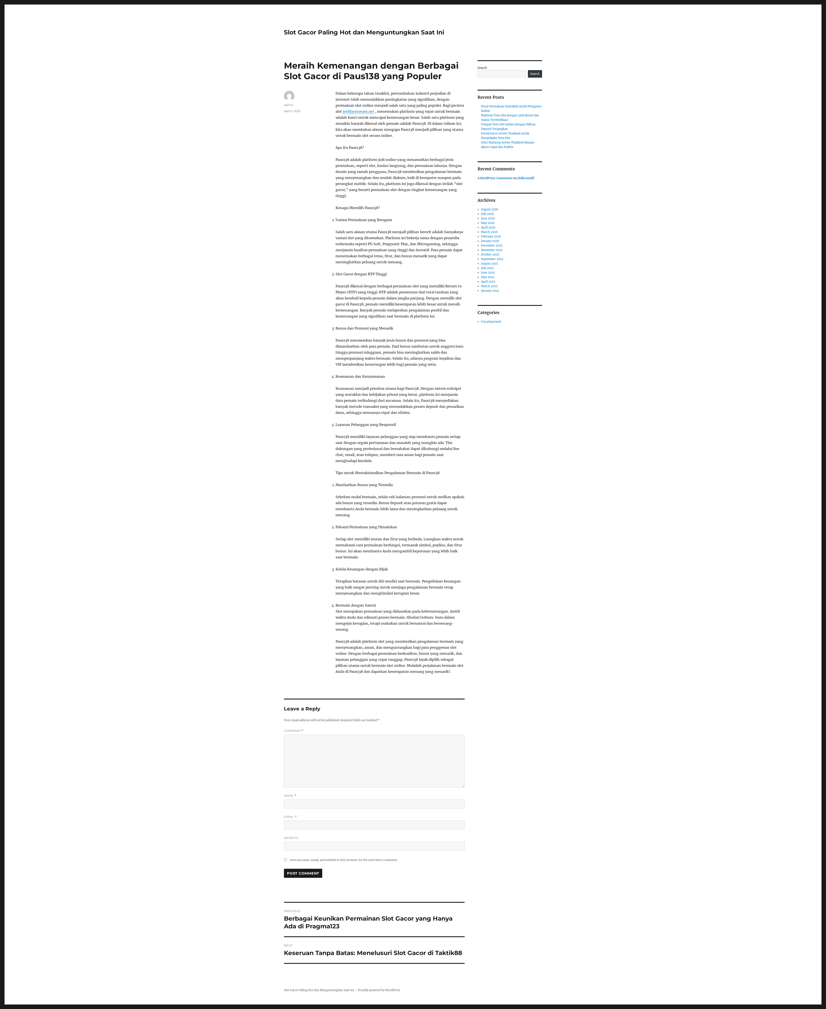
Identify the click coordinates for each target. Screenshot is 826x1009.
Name (290, 796)
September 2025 (492, 259)
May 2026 (488, 223)
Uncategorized (491, 321)
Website (291, 838)
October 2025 (490, 254)
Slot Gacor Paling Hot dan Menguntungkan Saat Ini (364, 32)
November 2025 (492, 250)
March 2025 (489, 286)
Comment (294, 731)
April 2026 (488, 227)
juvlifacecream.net (358, 111)
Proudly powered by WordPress (379, 990)
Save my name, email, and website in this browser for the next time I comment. (344, 860)
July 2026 (487, 214)
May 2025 (487, 277)
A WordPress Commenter (495, 178)
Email (290, 817)
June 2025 (488, 272)
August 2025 (489, 263)
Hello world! (526, 178)
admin (288, 105)
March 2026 (489, 232)
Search (482, 68)
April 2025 (488, 281)
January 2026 (490, 241)
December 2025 (491, 245)
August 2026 (489, 209)
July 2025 (487, 268)
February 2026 (491, 236)
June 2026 (488, 218)
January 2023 (490, 291)
